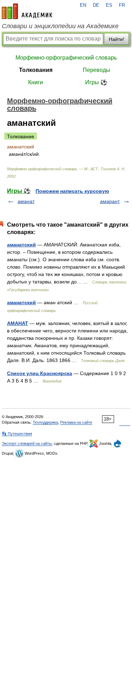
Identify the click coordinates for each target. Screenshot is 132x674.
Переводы (96, 70)
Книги (35, 82)
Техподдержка (45, 422)
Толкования (35, 70)
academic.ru (27, 11)
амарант (110, 201)
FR (122, 5)
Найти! (116, 39)
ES (109, 5)
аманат (26, 201)
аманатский (21, 244)
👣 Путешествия (17, 433)
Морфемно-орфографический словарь (66, 58)
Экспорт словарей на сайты (27, 443)
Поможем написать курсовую (72, 191)
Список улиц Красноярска (39, 373)
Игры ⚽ (96, 82)
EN (83, 5)
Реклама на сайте (76, 422)
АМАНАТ (17, 323)
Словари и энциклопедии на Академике (60, 26)
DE (96, 5)
